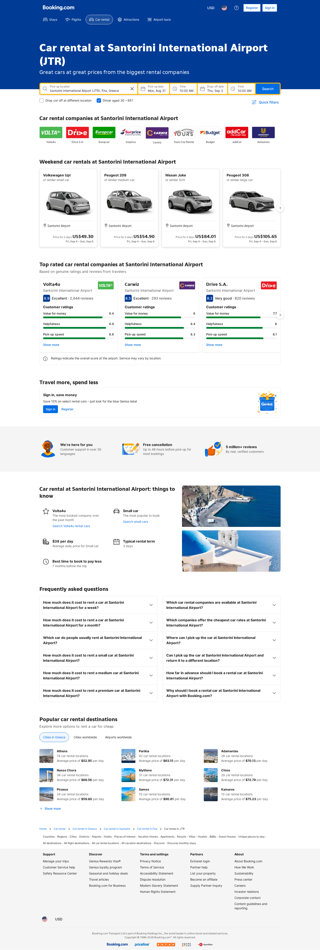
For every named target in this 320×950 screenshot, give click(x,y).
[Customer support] (236, 8)
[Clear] (132, 89)
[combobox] (86, 91)
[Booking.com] (58, 7)
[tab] (54, 737)
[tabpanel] (160, 781)
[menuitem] (50, 19)
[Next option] (280, 208)
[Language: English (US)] (224, 8)
